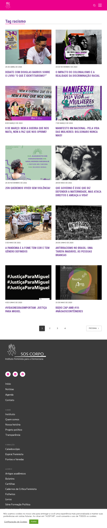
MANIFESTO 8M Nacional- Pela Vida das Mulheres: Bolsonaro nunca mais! (77, 132)
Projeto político (13, 429)
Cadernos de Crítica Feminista (21, 489)
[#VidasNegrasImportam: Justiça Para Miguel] (28, 282)
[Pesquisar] (94, 5)
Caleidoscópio (12, 449)
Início (8, 383)
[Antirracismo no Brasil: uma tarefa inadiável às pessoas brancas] (79, 222)
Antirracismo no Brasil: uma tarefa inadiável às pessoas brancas (74, 251)
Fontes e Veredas (14, 459)
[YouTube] (15, 374)
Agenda (9, 394)
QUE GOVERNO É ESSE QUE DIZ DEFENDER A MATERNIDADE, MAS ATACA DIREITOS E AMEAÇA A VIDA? (78, 191)
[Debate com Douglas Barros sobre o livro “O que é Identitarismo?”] (28, 47)
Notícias (9, 389)
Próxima (93, 328)
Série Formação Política (17, 504)
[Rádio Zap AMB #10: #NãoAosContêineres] (79, 282)
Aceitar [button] (34, 521)
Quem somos (12, 419)
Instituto (10, 414)
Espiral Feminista (14, 454)
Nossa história (12, 424)
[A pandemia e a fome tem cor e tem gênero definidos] (28, 222)
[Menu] (100, 5)
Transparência (12, 435)
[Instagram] (8, 374)
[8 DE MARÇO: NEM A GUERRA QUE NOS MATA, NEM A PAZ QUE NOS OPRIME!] (28, 103)
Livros (8, 499)
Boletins (9, 478)
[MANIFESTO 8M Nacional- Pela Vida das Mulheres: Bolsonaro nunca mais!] (79, 103)
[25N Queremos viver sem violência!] (28, 163)
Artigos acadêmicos (15, 473)
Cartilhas (10, 484)
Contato (9, 400)
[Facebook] (22, 374)
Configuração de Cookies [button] (15, 521)
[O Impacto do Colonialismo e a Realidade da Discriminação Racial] (79, 47)
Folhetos (10, 494)
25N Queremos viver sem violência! (27, 188)
